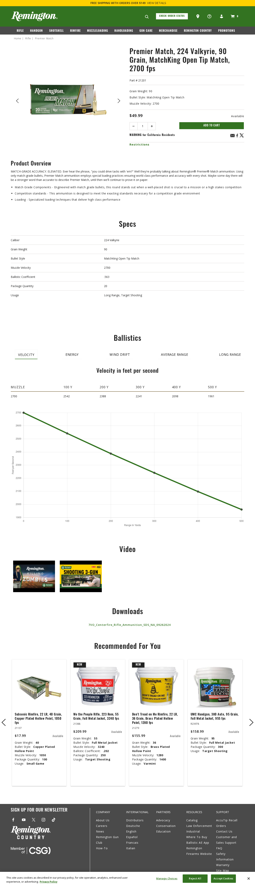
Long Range (230, 354)
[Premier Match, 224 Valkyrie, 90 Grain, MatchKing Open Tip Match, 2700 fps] (68, 100)
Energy (72, 354)
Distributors (135, 820)
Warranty (223, 865)
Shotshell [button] (56, 31)
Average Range (174, 354)
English (131, 831)
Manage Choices (167, 878)
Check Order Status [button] (172, 16)
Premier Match (44, 38)
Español (132, 837)
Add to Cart (211, 125)
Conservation (166, 826)
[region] (127, 879)
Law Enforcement (199, 826)
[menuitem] (21, 32)
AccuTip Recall (226, 820)
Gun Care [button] (146, 31)
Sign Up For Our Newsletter (39, 810)
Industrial (193, 831)
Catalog (192, 820)
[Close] (248, 878)
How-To (102, 848)
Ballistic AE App (197, 842)
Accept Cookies (223, 878)
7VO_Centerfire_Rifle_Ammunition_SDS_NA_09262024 (129, 625)
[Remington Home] (34, 16)
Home (17, 38)
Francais (132, 842)
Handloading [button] (123, 31)
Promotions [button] (226, 31)
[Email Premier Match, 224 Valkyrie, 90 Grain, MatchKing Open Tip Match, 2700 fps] (232, 136)
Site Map (222, 870)
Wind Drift (120, 354)
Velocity (26, 355)
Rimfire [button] (75, 31)
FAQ (219, 848)
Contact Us (224, 831)
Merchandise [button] (168, 31)
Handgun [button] (36, 31)
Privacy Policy (48, 881)
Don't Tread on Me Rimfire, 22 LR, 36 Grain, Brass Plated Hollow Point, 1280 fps (155, 719)
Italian (130, 848)
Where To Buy (196, 837)
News (100, 831)
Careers (101, 826)
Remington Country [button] (198, 31)
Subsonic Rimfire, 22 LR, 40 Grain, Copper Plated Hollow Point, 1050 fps (38, 719)
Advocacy (163, 820)
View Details (156, 3)
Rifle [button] (20, 31)
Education (163, 831)
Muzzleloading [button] (97, 31)
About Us (103, 820)
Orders (221, 826)
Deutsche (133, 826)
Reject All (195, 878)
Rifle (28, 38)
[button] (198, 16)
